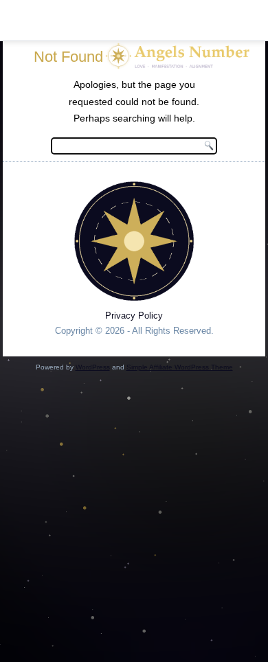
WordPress (93, 367)
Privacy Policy (134, 315)
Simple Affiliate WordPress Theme (179, 367)
